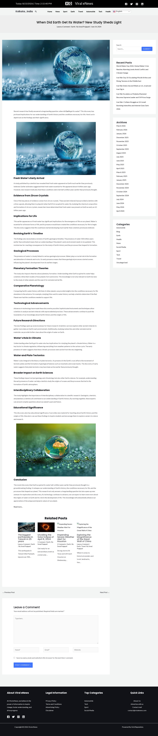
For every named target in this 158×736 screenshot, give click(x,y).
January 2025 (121, 180)
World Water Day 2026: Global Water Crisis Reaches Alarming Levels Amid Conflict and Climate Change (132, 69)
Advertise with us (137, 704)
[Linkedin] (142, 4)
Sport (65, 11)
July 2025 (119, 157)
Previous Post (8, 592)
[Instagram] (137, 4)
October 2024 (121, 192)
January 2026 (121, 133)
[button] (36, 11)
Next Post (105, 592)
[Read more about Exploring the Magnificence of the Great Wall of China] (85, 527)
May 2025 (120, 164)
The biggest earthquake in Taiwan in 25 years (25, 538)
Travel (80, 11)
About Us (137, 701)
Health (108, 11)
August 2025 (121, 153)
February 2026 (121, 130)
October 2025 (121, 145)
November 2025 (122, 141)
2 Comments (61, 544)
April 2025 (120, 168)
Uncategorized (121, 262)
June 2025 (120, 161)
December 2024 (122, 184)
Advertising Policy (52, 707)
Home (49, 11)
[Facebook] (126, 4)
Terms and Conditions (54, 704)
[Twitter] (131, 4)
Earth (73, 11)
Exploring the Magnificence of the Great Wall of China (84, 538)
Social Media (121, 247)
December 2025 (122, 137)
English (119, 11)
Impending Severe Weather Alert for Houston (65, 538)
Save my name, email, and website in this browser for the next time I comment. (44, 658)
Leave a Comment (63, 27)
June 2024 (120, 203)
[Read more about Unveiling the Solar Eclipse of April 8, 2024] (46, 527)
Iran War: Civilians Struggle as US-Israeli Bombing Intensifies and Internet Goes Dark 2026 (132, 105)
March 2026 (121, 126)
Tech (100, 11)
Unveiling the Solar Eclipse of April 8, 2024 (46, 537)
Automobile (90, 11)
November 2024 (122, 188)
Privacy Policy (51, 701)
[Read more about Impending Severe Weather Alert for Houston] (65, 527)
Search (118, 45)
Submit (147, 49)
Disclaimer (50, 710)
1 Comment (41, 542)
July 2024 (119, 199)
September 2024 (122, 195)
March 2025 (121, 172)
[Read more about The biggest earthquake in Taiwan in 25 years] (26, 527)
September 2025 (122, 149)
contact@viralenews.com (137, 710)
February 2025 (121, 176)
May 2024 (120, 207)
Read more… (18, 507)
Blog (118, 232)
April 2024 (120, 211)
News (57, 11)
